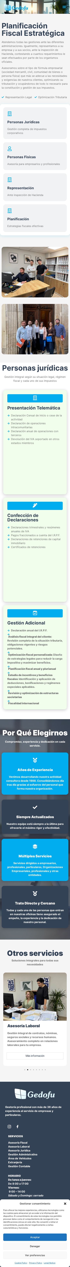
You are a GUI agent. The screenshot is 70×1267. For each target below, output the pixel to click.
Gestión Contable (19, 1166)
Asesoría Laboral (19, 1146)
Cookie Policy (21, 1263)
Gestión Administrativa (22, 1154)
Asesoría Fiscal (17, 1142)
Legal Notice (49, 1263)
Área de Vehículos (19, 1158)
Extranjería (15, 1162)
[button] (65, 1203)
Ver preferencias (35, 1255)
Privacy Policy (35, 1263)
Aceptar (35, 1237)
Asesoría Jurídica (19, 1150)
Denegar (35, 1246)
